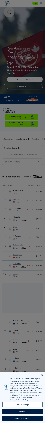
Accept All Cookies (22, 418)
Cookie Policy (23, 400)
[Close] (42, 375)
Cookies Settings (22, 405)
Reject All (22, 412)
